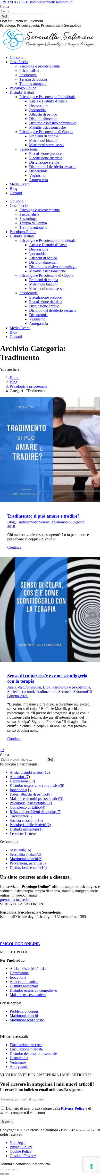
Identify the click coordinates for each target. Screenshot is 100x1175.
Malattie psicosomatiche (28, 995)
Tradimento (25, 522)
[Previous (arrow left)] (2, 1174)
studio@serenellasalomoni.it (50, 2)
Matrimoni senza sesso (27, 1020)
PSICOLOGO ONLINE (20, 944)
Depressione (19, 973)
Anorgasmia (19, 1067)
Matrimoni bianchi (24, 1016)
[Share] (7, 1169)
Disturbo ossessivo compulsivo (33, 990)
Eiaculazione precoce (26, 1045)
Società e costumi (20, 691)
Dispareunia (19, 1058)
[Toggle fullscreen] (12, 1169)
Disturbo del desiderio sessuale (33, 1053)
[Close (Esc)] (2, 1169)
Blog (11, 522)
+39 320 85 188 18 (14, 2)
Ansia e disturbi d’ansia (28, 968)
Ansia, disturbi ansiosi (24, 687)
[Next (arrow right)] (7, 1174)
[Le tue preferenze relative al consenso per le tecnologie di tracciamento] (91, 1166)
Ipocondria (18, 977)
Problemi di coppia (24, 1011)
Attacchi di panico (24, 982)
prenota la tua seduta (15, 900)
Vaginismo (18, 1062)
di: (51, 522)
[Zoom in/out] (16, 1169)
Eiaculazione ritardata (26, 1049)
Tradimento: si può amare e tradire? (43, 516)
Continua (14, 547)
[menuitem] (17, 57)
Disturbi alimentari (24, 986)
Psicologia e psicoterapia (71, 687)
